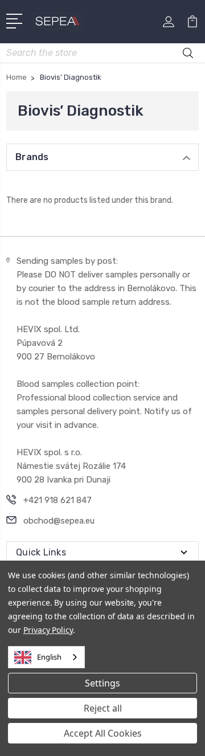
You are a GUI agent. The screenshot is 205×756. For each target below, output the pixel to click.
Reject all (103, 708)
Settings (102, 683)
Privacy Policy (48, 629)
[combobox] (46, 657)
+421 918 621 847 (57, 500)
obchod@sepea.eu (59, 521)
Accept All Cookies (103, 733)
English (49, 657)
